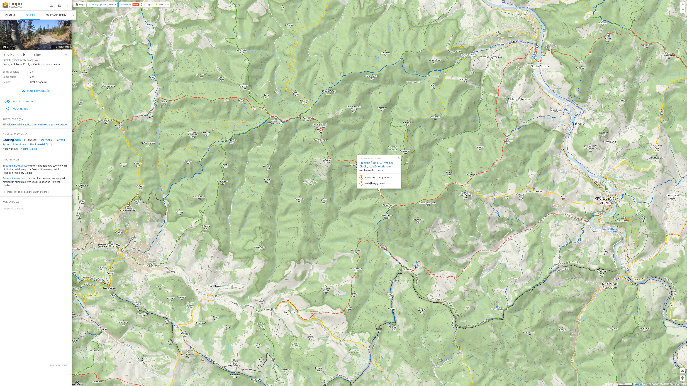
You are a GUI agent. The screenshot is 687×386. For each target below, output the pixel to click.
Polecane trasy (55, 15)
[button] (682, 178)
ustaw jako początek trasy (378, 177)
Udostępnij (20, 108)
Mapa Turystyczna (653, 384)
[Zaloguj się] (52, 5)
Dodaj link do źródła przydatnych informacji (28, 192)
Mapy (82, 4)
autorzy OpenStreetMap (675, 384)
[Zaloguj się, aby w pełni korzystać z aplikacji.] (66, 54)
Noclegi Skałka (29, 148)
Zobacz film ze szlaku (14, 165)
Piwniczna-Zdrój (39, 144)
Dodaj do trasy (23, 101)
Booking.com (12, 140)
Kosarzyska (45, 139)
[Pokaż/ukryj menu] (67, 5)
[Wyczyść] (67, 23)
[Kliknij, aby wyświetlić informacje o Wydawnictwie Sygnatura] (77, 383)
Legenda (638, 384)
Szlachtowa (19, 144)
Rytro (6, 144)
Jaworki (60, 139)
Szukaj (30, 15)
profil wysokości (38, 91)
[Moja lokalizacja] (682, 378)
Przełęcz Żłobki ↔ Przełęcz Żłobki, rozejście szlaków (376, 164)
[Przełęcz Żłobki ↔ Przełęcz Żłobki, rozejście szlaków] (36, 35)
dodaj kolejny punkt (375, 183)
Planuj (10, 15)
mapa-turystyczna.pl (12, 5)
